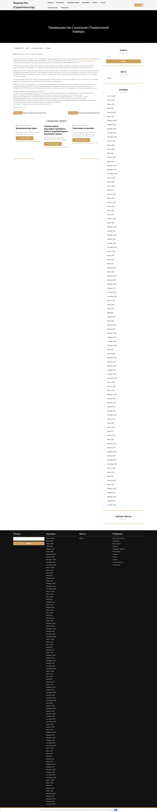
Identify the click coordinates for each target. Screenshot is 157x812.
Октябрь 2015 (111, 505)
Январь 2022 (111, 280)
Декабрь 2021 (111, 284)
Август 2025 (111, 141)
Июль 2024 (111, 182)
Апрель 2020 (111, 353)
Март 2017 (110, 439)
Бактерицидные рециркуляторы (90, 158)
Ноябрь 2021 (111, 288)
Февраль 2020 (111, 358)
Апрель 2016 (111, 480)
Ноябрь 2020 (111, 337)
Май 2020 (110, 349)
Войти (109, 78)
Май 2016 (110, 476)
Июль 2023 (110, 206)
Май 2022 (110, 263)
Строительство (53, 7)
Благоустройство (118, 538)
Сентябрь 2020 (112, 345)
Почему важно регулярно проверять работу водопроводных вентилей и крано (56, 130)
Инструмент (60, 2)
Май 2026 (110, 108)
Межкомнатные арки (26, 128)
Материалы (86, 2)
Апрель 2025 (111, 157)
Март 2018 (110, 390)
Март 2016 (110, 484)
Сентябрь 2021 (112, 296)
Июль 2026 (110, 100)
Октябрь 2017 (111, 411)
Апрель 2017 (111, 435)
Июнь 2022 (110, 259)
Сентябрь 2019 (112, 378)
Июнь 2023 (110, 210)
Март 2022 (110, 272)
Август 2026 (111, 96)
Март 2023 (110, 223)
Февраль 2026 (111, 120)
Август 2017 (111, 419)
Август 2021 (111, 300)
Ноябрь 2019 (111, 370)
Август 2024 (111, 178)
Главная (50, 2)
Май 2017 (110, 431)
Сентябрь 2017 (112, 415)
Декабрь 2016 (111, 452)
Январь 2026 (111, 124)
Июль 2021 (110, 304)
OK (115, 810)
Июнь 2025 (110, 149)
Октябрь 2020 (111, 341)
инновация (116, 541)
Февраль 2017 (111, 443)
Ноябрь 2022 (111, 239)
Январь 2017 (111, 447)
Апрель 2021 (111, 317)
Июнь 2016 (110, 472)
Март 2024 (110, 198)
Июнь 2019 (110, 382)
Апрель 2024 (111, 194)
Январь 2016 (111, 492)
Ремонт (95, 2)
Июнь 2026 (111, 104)
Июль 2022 (110, 255)
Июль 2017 (110, 423)
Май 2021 (110, 313)
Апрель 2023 (111, 218)
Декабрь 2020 (111, 333)
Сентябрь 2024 (112, 174)
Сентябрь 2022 (112, 247)
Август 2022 (111, 251)
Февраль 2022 (111, 276)
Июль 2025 (110, 145)
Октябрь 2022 (111, 243)
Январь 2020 (111, 362)
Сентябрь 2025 (112, 137)
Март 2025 (110, 161)
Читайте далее (25, 138)
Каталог (115, 546)
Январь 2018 (111, 398)
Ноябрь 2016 (111, 456)
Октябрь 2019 (111, 374)
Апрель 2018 (111, 386)
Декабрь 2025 (111, 129)
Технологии (64, 7)
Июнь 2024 (111, 186)
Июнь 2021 (110, 308)
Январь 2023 (111, 231)
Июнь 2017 (110, 427)
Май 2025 (110, 153)
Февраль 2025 (111, 165)
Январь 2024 (111, 202)
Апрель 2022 (111, 268)
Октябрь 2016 (111, 460)
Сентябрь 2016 (112, 464)
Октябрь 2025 (111, 133)
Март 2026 (110, 116)
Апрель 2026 (111, 112)
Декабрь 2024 (111, 169)
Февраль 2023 (111, 227)
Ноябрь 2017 (111, 407)
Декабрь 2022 (111, 235)
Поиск (123, 61)
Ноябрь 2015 (111, 501)
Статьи (103, 2)
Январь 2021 (111, 329)
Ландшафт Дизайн (73, 2)
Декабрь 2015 (111, 497)
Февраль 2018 (111, 394)
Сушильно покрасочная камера (85, 60)
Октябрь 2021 (111, 292)
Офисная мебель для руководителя (23, 158)
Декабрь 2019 (111, 366)
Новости (138, 5)
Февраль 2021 (111, 325)
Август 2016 (111, 468)
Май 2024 (110, 190)
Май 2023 (110, 214)
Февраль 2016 (111, 488)
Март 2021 (110, 321)
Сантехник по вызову (83, 128)
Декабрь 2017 (111, 403)
